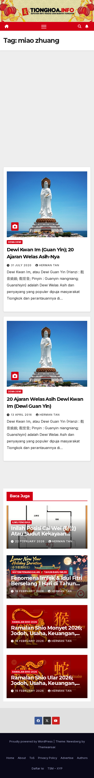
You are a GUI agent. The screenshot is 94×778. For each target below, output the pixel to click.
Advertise (67, 758)
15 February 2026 (30, 690)
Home (10, 758)
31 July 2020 (21, 265)
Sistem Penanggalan (26, 572)
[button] (79, 26)
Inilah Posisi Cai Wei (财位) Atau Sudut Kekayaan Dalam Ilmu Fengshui (43, 533)
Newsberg (74, 741)
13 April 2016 (22, 414)
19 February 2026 (30, 591)
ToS (32, 758)
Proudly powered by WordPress (31, 741)
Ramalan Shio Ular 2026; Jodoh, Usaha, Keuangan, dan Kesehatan (43, 683)
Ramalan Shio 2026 (24, 622)
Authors (82, 758)
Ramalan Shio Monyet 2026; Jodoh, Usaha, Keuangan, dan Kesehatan (46, 633)
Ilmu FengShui (21, 522)
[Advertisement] (47, 100)
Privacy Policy (47, 758)
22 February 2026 (30, 541)
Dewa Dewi (14, 242)
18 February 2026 (30, 641)
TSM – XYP (55, 768)
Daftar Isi (38, 768)
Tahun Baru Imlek (55, 572)
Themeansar (46, 747)
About (22, 758)
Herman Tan (49, 265)
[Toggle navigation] (44, 26)
